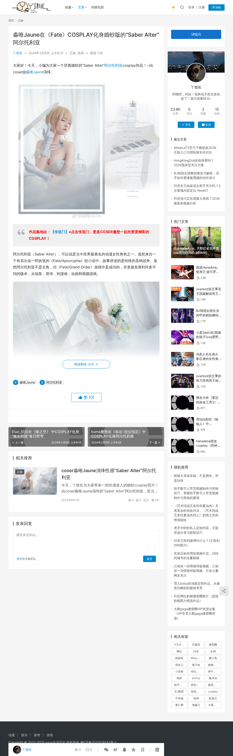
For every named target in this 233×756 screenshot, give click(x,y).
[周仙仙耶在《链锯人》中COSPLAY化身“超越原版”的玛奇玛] (182, 424)
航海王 (213, 698)
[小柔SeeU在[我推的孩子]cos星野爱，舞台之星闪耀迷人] (182, 337)
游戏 (81, 53)
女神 (213, 651)
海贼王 (196, 705)
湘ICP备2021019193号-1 (98, 742)
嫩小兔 (213, 658)
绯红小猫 (196, 671)
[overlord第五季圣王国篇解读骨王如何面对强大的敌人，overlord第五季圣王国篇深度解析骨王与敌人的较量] (182, 294)
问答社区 (97, 7)
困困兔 (179, 658)
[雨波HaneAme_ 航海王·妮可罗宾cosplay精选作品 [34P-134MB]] (182, 272)
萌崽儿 (179, 665)
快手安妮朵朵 (180, 685)
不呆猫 (179, 698)
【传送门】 (60, 231)
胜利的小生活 (197, 685)
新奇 (37, 735)
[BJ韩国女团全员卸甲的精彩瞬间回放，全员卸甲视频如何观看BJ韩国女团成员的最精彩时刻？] (182, 315)
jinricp (196, 678)
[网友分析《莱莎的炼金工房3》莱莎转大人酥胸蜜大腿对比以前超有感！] (182, 402)
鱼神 (196, 698)
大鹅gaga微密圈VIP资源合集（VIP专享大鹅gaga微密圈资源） (194, 613)
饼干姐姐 (213, 671)
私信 (208, 124)
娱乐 (24, 735)
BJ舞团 (179, 691)
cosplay (213, 691)
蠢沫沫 (213, 678)
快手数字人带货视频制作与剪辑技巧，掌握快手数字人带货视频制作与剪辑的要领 (196, 493)
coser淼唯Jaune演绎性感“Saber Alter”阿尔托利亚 (108, 474)
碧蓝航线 (196, 691)
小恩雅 (179, 671)
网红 (179, 651)
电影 (179, 678)
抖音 (196, 651)
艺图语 (196, 644)
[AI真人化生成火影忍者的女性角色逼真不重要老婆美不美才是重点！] (182, 359)
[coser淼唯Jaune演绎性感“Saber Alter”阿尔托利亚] (35, 481)
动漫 (68, 7)
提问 (198, 34)
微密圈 (213, 644)
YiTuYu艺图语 (180, 644)
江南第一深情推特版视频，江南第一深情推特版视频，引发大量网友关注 (196, 570)
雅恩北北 (213, 685)
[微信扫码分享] (106, 750)
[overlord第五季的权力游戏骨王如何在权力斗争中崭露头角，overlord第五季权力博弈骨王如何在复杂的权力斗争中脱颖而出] (182, 381)
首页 (11, 20)
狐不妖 (196, 665)
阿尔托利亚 (113, 65)
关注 (188, 124)
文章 (81, 7)
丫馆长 (18, 53)
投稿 (218, 7)
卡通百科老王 (214, 705)
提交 (149, 558)
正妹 (72, 53)
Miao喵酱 (197, 658)
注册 (201, 7)
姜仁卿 (179, 705)
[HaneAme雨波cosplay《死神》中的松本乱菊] (182, 446)
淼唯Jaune (34, 72)
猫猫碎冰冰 (214, 665)
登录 (191, 7)
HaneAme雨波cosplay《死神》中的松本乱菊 (208, 445)
